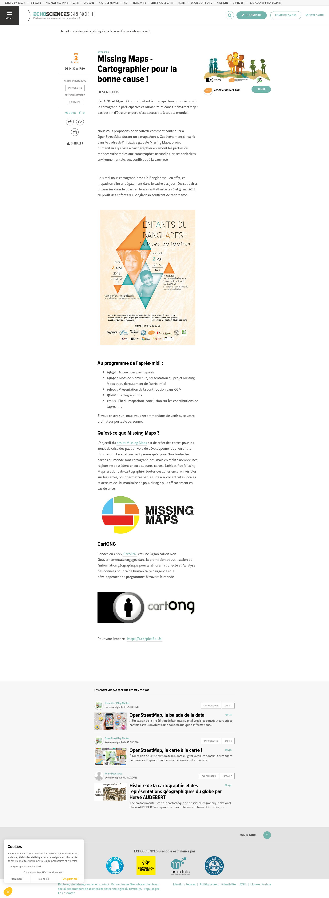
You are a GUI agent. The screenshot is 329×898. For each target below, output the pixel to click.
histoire (227, 776)
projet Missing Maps (132, 442)
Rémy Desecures (113, 773)
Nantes (182, 3)
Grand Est (238, 3)
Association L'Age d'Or (227, 90)
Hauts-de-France (108, 3)
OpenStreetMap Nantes (117, 703)
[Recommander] (80, 121)
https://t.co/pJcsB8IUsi (144, 638)
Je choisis (43, 879)
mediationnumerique (75, 81)
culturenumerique (75, 95)
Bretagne (35, 3)
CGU (243, 884)
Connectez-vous (286, 15)
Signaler (77, 144)
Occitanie (89, 3)
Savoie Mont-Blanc (201, 3)
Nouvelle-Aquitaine (57, 3)
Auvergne (222, 3)
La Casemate (66, 892)
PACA (125, 3)
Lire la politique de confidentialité (24, 866)
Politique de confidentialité (218, 884)
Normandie (139, 3)
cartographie (75, 88)
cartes (228, 706)
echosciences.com (15, 3)
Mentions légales (184, 884)
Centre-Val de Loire (161, 3)
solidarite (75, 102)
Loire (75, 3)
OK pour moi (70, 879)
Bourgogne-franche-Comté (265, 3)
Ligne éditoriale (260, 884)
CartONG (130, 553)
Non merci (17, 879)
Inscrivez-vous (314, 15)
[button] (8, 891)
